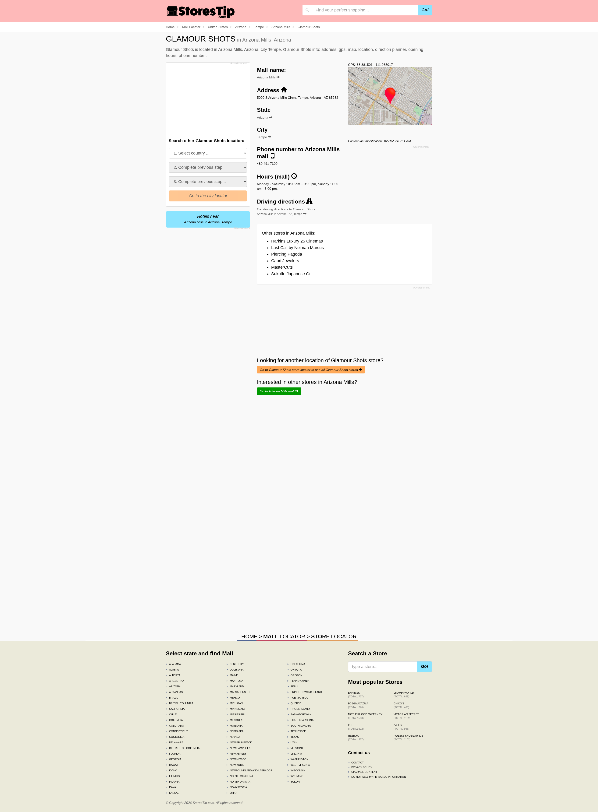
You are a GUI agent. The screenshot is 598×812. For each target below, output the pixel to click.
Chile (171, 714)
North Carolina (240, 776)
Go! (425, 9)
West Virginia (298, 764)
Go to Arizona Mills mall (277, 391)
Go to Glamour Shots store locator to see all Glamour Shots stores (309, 370)
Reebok (356, 737)
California (175, 708)
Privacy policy (360, 767)
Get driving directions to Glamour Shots (286, 211)
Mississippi (236, 714)
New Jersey (236, 753)
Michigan (235, 703)
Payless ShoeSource (408, 737)
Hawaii (172, 764)
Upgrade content (362, 771)
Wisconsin (296, 770)
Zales (401, 727)
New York (235, 764)
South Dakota (299, 725)
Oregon (294, 675)
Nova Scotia (237, 787)
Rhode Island (298, 708)
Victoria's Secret (406, 716)
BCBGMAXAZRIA (358, 705)
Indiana (172, 781)
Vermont (295, 748)
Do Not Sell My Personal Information (377, 776)
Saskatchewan (299, 714)
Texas (293, 736)
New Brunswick (239, 742)
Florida (173, 753)
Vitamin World (404, 694)
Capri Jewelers (285, 260)
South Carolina (300, 720)
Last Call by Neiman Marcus (297, 247)
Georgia (173, 759)
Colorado (175, 725)
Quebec (294, 703)
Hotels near (208, 219)
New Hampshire (239, 748)
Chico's (401, 705)
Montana (234, 725)
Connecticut (177, 731)
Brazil (172, 697)
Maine (232, 675)
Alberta (173, 675)
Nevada (233, 736)
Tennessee (296, 731)
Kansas (172, 792)
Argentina (175, 680)
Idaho (171, 770)
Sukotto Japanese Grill (292, 273)
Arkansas (174, 692)
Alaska (172, 669)
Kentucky (235, 664)
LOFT (356, 727)
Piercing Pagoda (286, 254)
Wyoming (295, 776)
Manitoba (235, 680)
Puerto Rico (298, 697)
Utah (292, 742)
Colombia (174, 720)
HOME (249, 636)
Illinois (173, 776)
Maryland (235, 686)
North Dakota (238, 781)
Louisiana (235, 669)
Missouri (234, 720)
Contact (356, 762)
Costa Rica (175, 736)
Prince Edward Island (304, 692)
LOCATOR (284, 636)
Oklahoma (296, 664)
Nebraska (235, 731)
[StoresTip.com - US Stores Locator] (201, 12)
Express (356, 694)
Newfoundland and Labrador (249, 770)
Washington (297, 759)
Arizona (173, 686)
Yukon (293, 781)
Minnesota (236, 708)
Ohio (232, 792)
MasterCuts (282, 267)
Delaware (174, 742)
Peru (292, 686)
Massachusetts (239, 692)
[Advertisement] (207, 99)
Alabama (173, 664)
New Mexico (236, 759)
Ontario (294, 669)
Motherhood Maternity (365, 716)
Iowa (171, 787)
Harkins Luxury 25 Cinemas (297, 241)
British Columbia (179, 703)
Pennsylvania (298, 680)
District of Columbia (182, 748)
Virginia (294, 753)
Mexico (233, 697)
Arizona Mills (267, 77)
